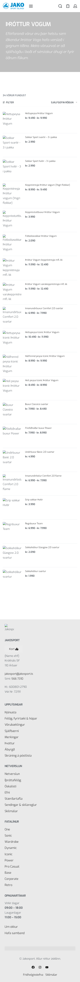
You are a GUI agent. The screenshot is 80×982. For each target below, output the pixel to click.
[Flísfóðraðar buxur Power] (12, 436)
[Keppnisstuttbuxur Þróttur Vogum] (12, 220)
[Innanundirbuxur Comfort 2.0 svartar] (12, 316)
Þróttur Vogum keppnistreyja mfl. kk (44, 259)
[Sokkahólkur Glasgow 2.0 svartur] (12, 555)
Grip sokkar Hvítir (34, 499)
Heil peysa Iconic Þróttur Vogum (41, 380)
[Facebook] (33, 967)
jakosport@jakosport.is (19, 674)
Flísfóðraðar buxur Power (38, 428)
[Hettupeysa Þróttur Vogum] (12, 121)
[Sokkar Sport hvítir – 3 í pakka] (12, 169)
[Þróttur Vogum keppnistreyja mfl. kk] (12, 267)
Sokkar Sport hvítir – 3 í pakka (40, 161)
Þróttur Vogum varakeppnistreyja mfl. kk (46, 284)
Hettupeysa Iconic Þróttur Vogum (42, 332)
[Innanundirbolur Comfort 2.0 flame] (12, 483)
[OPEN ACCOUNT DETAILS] (75, 6)
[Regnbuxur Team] (12, 531)
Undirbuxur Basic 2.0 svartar (39, 451)
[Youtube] (46, 967)
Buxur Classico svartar (36, 404)
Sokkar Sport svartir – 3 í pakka (41, 137)
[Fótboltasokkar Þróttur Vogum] (12, 244)
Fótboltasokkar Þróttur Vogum (41, 236)
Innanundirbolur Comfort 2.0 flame (43, 475)
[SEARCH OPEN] (60, 6)
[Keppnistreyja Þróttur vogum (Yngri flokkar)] (12, 194)
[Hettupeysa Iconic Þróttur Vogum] (12, 340)
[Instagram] (40, 967)
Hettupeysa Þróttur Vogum (39, 113)
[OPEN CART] (68, 6)
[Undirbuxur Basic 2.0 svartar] (12, 459)
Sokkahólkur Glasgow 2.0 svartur (42, 547)
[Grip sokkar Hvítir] (12, 507)
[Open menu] (31, 6)
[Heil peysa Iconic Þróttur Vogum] (12, 388)
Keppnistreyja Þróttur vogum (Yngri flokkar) (47, 184)
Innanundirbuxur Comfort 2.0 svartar (44, 308)
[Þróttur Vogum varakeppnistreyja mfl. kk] (12, 292)
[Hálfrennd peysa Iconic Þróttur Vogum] (12, 364)
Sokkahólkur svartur (35, 571)
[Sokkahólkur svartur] (12, 579)
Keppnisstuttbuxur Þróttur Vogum (42, 212)
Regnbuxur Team (34, 523)
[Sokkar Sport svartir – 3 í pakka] (12, 145)
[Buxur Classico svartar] (12, 412)
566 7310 (17, 679)
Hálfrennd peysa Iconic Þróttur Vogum (45, 356)
